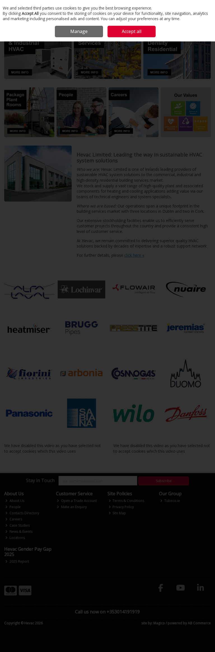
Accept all (131, 31)
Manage (79, 31)
